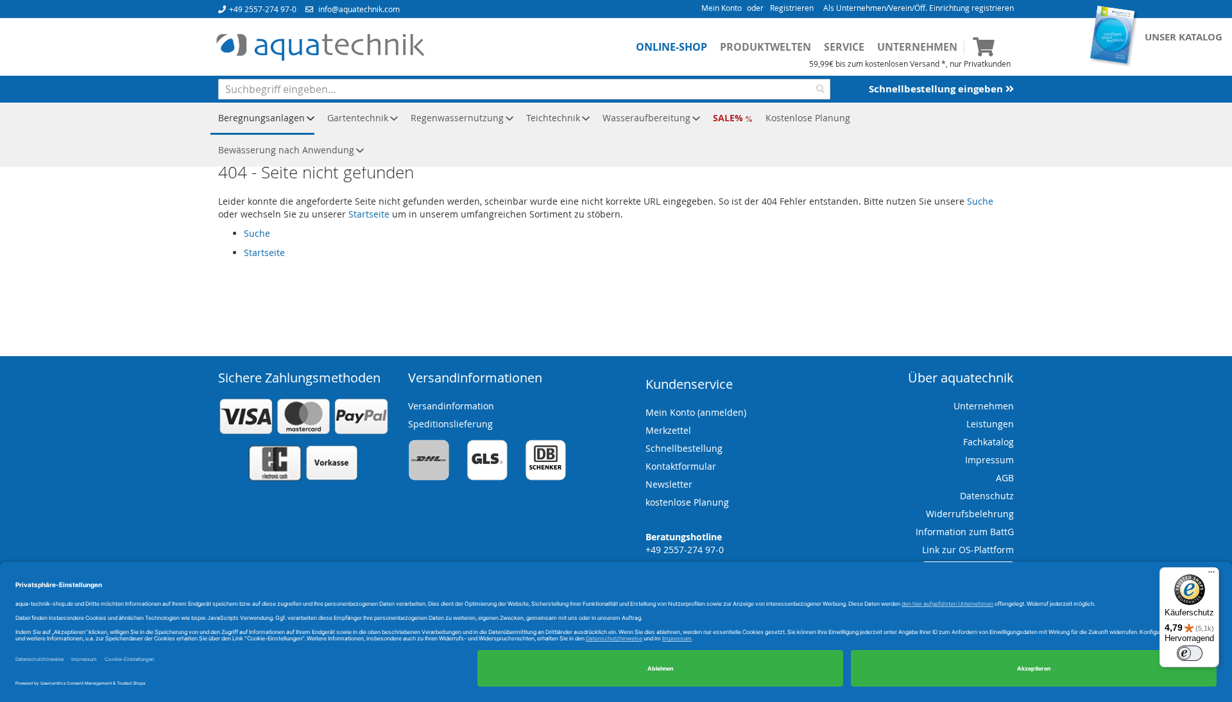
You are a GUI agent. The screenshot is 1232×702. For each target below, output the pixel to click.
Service (844, 47)
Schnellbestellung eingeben (937, 89)
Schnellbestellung (684, 448)
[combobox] (524, 89)
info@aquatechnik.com (359, 9)
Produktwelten (765, 47)
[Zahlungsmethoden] (303, 478)
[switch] (1189, 653)
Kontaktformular (681, 466)
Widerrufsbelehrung (970, 514)
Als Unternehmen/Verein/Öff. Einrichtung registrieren (918, 8)
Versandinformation (451, 406)
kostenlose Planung (687, 502)
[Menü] (1211, 575)
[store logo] (320, 47)
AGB (1005, 478)
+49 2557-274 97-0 (262, 9)
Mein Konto (721, 8)
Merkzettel (668, 430)
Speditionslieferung (450, 424)
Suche (980, 201)
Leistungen (990, 424)
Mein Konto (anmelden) (696, 412)
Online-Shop (671, 47)
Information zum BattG (965, 532)
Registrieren (792, 8)
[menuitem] (262, 119)
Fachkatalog (988, 442)
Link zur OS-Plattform (968, 550)
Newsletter (669, 484)
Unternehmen (917, 47)
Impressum (989, 460)
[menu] (616, 135)
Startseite (368, 214)
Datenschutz (987, 496)
